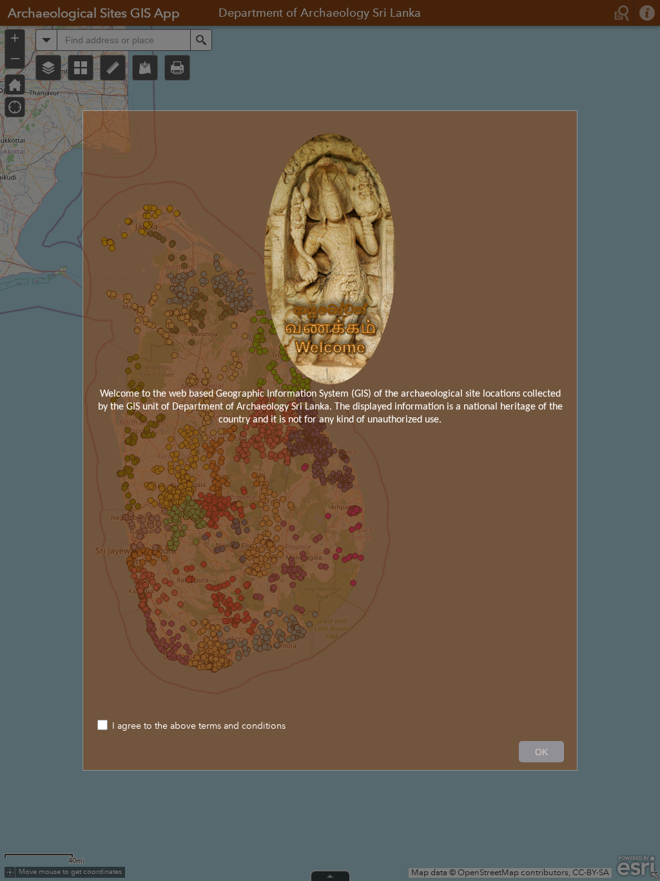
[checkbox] (330, 726)
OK (541, 752)
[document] (330, 280)
